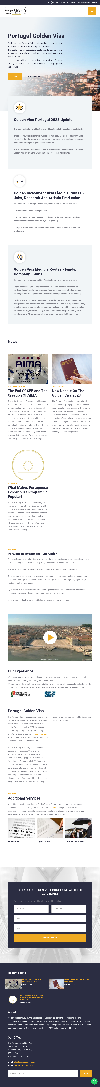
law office (53, 807)
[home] (16, 11)
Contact (15, 76)
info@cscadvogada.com (21, 1062)
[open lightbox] (50, 637)
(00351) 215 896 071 (20, 1065)
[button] (92, 11)
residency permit (39, 734)
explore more (34, 76)
